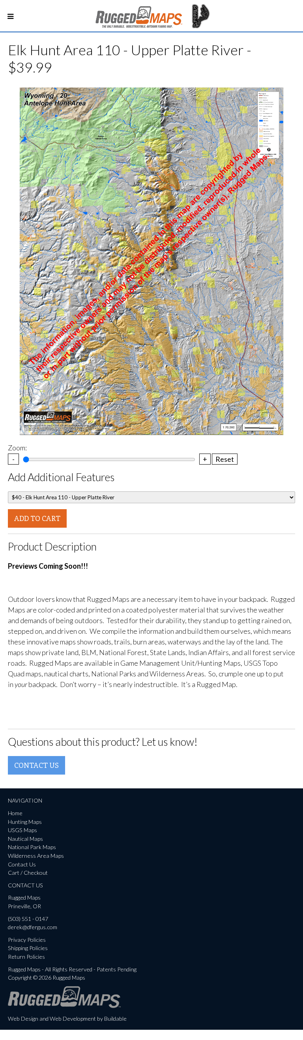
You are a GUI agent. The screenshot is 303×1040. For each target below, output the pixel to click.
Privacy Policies (27, 939)
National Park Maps (32, 847)
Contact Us (36, 765)
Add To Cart (37, 518)
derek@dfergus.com (32, 927)
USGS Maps (22, 830)
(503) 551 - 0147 (28, 918)
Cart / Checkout (28, 872)
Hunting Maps (25, 821)
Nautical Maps (25, 838)
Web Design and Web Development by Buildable (67, 1018)
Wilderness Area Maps (36, 855)
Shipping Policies (28, 948)
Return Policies (26, 956)
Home (15, 813)
